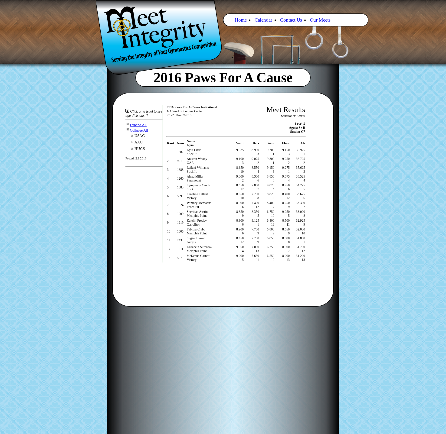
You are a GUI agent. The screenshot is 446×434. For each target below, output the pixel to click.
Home (241, 20)
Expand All (138, 125)
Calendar (263, 20)
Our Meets (320, 20)
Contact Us (291, 20)
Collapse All (139, 130)
